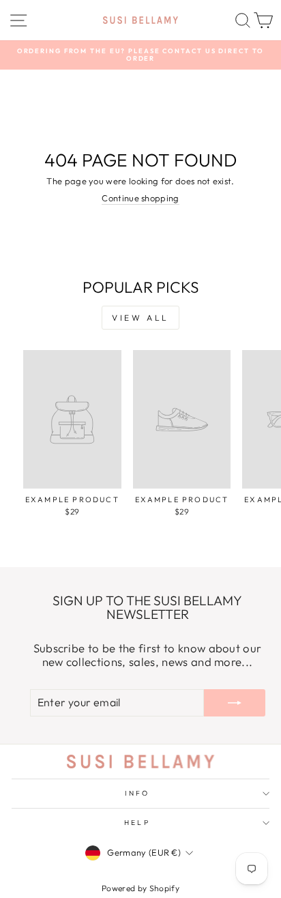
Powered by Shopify (140, 888)
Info (137, 793)
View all (140, 318)
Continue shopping (140, 198)
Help (136, 822)
